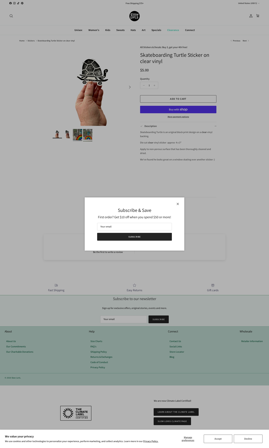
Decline (248, 438)
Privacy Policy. (150, 441)
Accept (218, 438)
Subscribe (134, 236)
